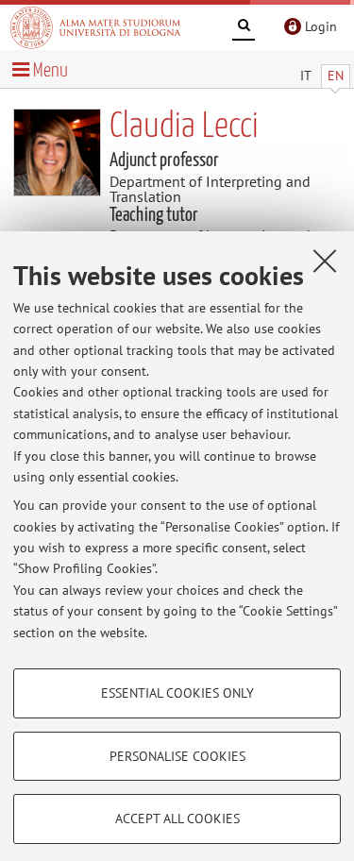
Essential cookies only (177, 692)
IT (306, 75)
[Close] (325, 260)
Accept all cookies (177, 818)
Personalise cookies (177, 756)
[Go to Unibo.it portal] (95, 27)
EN (336, 75)
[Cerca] (243, 28)
